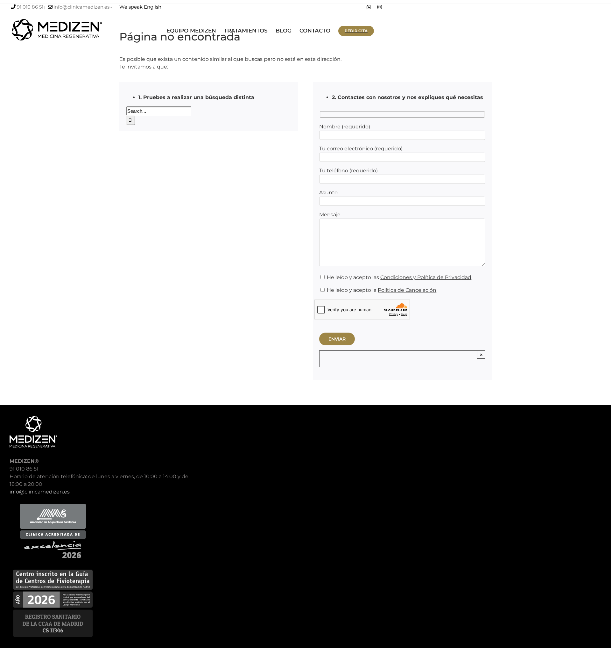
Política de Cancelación (407, 290)
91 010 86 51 (30, 7)
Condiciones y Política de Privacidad (425, 277)
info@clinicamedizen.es (81, 7)
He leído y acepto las (398, 277)
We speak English (140, 7)
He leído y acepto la (381, 290)
